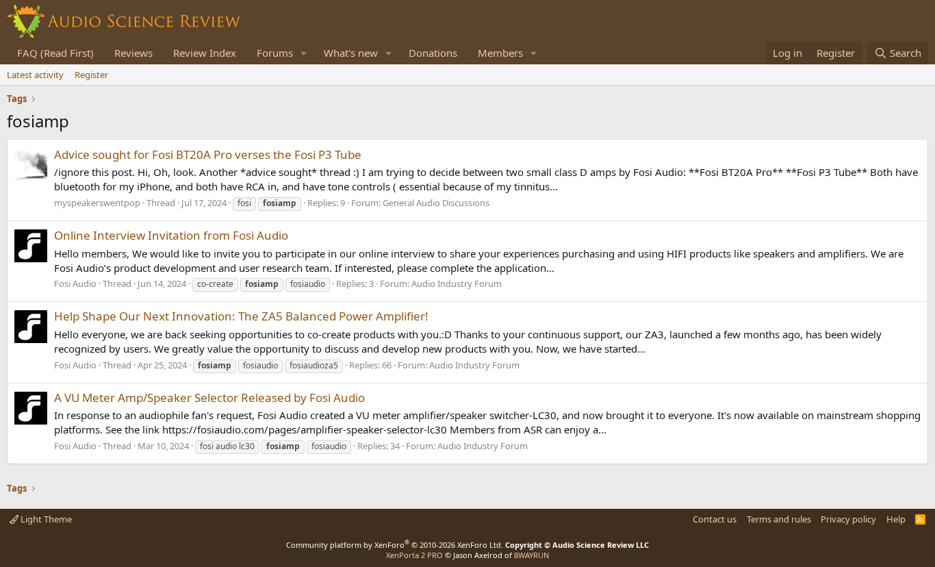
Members (500, 53)
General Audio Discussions (436, 203)
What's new (351, 53)
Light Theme (45, 519)
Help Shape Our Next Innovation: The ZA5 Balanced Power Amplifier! (241, 316)
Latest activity (35, 74)
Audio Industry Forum (456, 283)
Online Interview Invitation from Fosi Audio (171, 235)
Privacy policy (848, 519)
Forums (275, 53)
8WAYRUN (531, 555)
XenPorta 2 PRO (414, 555)
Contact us (715, 519)
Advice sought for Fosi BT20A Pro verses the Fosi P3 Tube (207, 154)
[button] (303, 53)
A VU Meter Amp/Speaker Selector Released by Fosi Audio (209, 397)
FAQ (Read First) (55, 53)
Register (91, 74)
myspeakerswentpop (97, 203)
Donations (433, 53)
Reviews (133, 53)
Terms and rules (779, 519)
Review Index (204, 53)
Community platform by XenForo (394, 545)
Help (896, 519)
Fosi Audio (75, 283)
